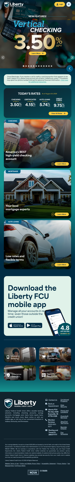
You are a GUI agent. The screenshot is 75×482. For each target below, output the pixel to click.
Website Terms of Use (12, 463)
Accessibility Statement (49, 463)
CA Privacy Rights (20, 465)
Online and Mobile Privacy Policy (30, 463)
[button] (68, 4)
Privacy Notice (61, 463)
